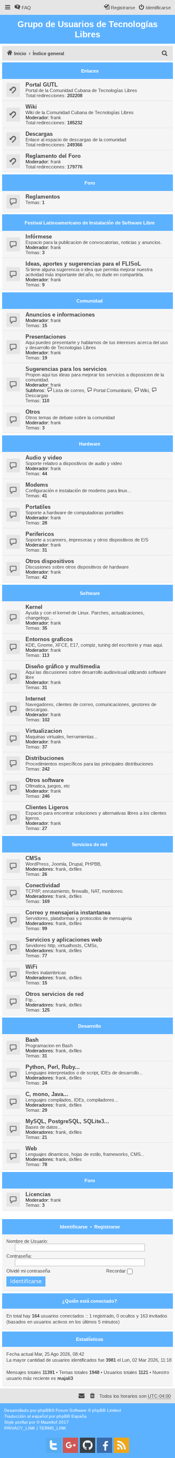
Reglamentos (42, 196)
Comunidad (89, 300)
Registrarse (107, 1226)
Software (90, 593)
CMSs (33, 858)
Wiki (31, 107)
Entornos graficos (49, 639)
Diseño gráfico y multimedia (62, 666)
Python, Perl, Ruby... (52, 1067)
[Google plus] (70, 1445)
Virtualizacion (43, 731)
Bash (32, 1040)
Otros (32, 412)
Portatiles (38, 507)
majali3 (65, 1378)
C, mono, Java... (46, 1094)
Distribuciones (44, 758)
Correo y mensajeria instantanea (67, 912)
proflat (21, 1422)
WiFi (31, 967)
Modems (36, 485)
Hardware (89, 443)
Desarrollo (89, 1026)
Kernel (33, 607)
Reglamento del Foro (53, 156)
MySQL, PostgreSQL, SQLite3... (67, 1121)
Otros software (44, 780)
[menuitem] (22, 8)
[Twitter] (53, 1445)
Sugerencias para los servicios (66, 369)
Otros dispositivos (49, 561)
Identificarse (74, 1226)
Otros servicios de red (54, 994)
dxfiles (75, 869)
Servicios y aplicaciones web (63, 939)
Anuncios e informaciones (60, 314)
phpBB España (71, 1416)
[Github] (87, 1445)
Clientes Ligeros (46, 807)
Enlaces (90, 70)
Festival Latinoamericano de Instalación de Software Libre (90, 222)
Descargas (39, 134)
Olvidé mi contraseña (28, 1270)
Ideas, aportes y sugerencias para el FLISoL (83, 264)
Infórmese (38, 236)
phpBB (44, 1410)
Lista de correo (68, 390)
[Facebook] (104, 1445)
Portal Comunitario (112, 390)
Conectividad (42, 885)
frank (56, 117)
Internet (35, 698)
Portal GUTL (41, 84)
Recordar (116, 1270)
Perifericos (39, 534)
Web (31, 1148)
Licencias (38, 1194)
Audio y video (43, 457)
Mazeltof (49, 1422)
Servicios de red (89, 844)
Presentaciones (45, 337)
